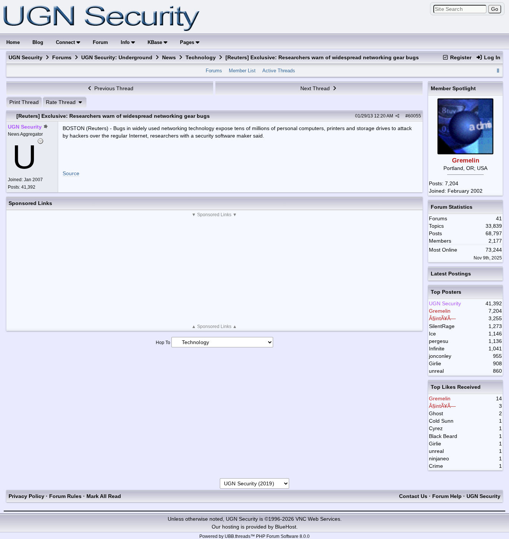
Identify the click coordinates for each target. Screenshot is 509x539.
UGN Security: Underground (116, 57)
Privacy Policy (26, 496)
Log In (491, 57)
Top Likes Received (456, 387)
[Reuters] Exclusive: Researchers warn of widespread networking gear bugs (113, 116)
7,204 (451, 183)
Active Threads (278, 70)
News (169, 57)
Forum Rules (65, 496)
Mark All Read (103, 496)
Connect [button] (66, 42)
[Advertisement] (214, 270)
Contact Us (413, 496)
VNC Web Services (317, 519)
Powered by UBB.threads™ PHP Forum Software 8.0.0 (254, 536)
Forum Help (447, 496)
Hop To (163, 342)
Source (71, 173)
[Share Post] (397, 116)
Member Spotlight (453, 88)
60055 (414, 116)
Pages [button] (188, 42)
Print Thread (24, 102)
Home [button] (13, 42)
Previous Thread (113, 88)
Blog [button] (37, 42)
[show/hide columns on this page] (497, 70)
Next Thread (315, 88)
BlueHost (285, 527)
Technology (201, 57)
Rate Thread (61, 102)
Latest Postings (451, 274)
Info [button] (126, 42)
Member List (242, 70)
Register (460, 57)
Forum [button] (100, 42)
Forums (62, 57)
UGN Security (25, 57)
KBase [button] (156, 42)
